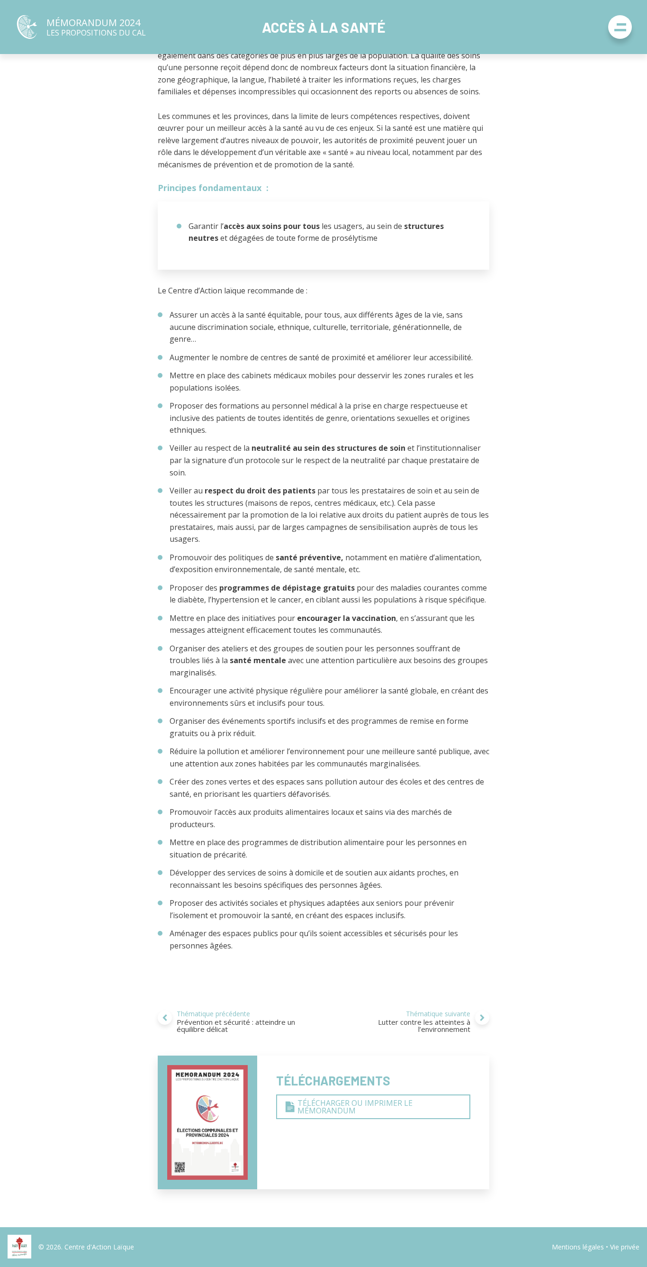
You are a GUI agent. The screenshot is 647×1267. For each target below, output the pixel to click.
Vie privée (624, 1246)
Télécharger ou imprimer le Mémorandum (355, 1106)
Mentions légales (578, 1246)
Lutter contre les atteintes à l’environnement (424, 1022)
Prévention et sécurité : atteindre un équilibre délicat (236, 1022)
